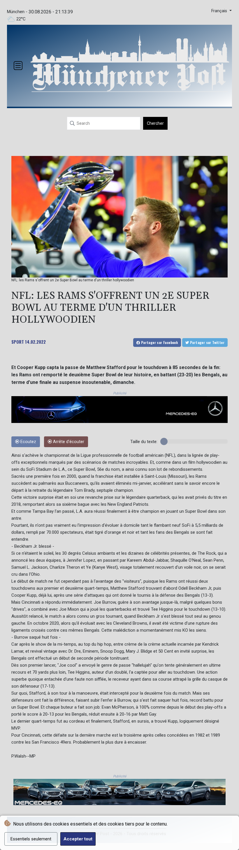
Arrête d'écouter (68, 441)
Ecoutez (27, 441)
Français (219, 10)
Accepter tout (78, 839)
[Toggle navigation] (18, 65)
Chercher (155, 123)
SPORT (17, 341)
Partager (159, 342)
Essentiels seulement (30, 839)
